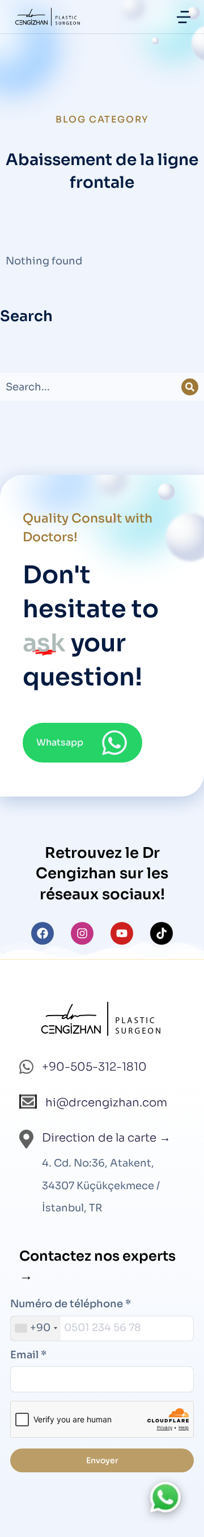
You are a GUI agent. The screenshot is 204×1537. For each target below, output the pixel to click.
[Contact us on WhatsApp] (165, 1497)
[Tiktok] (161, 933)
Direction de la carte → (106, 1138)
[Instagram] (82, 933)
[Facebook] (42, 933)
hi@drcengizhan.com (106, 1103)
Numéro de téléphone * (70, 1304)
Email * (28, 1355)
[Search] (189, 386)
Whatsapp (59, 742)
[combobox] (36, 1328)
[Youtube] (121, 933)
